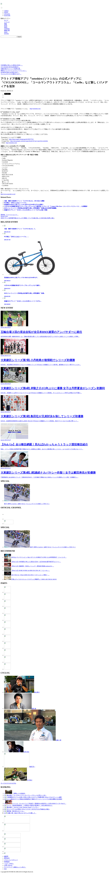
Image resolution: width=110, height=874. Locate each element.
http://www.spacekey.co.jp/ (8, 194)
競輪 (5, 24)
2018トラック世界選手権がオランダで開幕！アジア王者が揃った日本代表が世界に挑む (27, 218)
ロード (6, 20)
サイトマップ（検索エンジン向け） (15, 867)
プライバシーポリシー (11, 860)
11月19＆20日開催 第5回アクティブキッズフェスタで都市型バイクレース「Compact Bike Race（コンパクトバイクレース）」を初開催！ (46, 206)
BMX (5, 27)
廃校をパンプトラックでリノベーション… (14, 70)
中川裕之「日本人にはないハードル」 (16, 202)
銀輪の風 (7, 30)
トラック (7, 22)
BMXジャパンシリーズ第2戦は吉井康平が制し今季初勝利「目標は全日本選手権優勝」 (31, 208)
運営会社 (7, 858)
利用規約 (7, 861)
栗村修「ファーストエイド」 (10, 214)
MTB (5, 25)
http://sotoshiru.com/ (11, 143)
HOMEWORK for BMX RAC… (10, 72)
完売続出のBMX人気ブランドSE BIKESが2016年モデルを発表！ (24, 204)
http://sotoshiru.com (35, 108)
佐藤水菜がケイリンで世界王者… (11, 69)
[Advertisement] (55, 51)
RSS (5, 869)
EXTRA (6, 33)
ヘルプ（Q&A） (9, 863)
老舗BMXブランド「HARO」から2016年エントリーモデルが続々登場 (25, 210)
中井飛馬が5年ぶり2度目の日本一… (12, 65)
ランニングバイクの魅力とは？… (11, 74)
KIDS (5, 32)
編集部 (6, 856)
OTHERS (7, 28)
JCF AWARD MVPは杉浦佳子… (10, 67)
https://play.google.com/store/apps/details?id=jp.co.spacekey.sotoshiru (29, 141)
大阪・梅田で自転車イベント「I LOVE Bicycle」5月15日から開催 (24, 201)
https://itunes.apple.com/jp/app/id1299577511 (21, 139)
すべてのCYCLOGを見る (8, 783)
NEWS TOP (4, 216)
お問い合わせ (8, 865)
